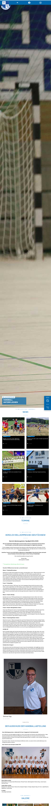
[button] (17, 3)
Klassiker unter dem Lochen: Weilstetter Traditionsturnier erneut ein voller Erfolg (11, 439)
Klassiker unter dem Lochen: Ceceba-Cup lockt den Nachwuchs (37, 439)
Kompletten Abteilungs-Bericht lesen (14, 564)
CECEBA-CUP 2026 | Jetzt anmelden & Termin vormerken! (12, 472)
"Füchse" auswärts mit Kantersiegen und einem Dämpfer (12, 506)
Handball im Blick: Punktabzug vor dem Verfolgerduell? (35, 506)
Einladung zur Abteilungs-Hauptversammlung (36, 471)
